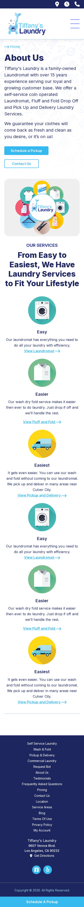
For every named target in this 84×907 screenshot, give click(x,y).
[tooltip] (57, 4)
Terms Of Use (42, 819)
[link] (42, 322)
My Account (42, 830)
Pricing (42, 790)
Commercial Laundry (42, 761)
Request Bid (42, 766)
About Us (42, 772)
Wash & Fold (42, 749)
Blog (42, 813)
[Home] (25, 24)
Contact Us (42, 795)
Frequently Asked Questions (42, 784)
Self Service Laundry (42, 743)
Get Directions (43, 855)
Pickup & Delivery (42, 755)
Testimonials (42, 778)
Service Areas (42, 807)
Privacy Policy (42, 824)
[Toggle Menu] (75, 24)
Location (42, 801)
